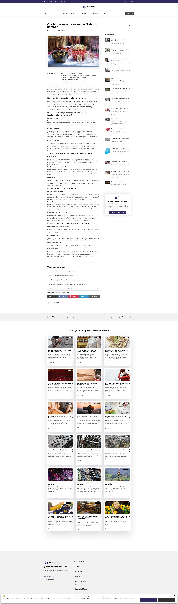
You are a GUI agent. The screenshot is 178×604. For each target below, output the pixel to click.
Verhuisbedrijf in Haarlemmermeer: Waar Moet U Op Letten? (87, 384)
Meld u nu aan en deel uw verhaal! (117, 201)
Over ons (77, 566)
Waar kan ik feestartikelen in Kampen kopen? (73, 271)
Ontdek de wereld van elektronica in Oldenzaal (87, 483)
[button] (174, 596)
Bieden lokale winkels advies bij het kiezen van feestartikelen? (73, 284)
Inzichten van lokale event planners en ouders (74, 81)
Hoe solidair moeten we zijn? (117, 68)
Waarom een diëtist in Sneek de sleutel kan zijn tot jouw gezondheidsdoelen (116, 517)
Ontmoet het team (96, 13)
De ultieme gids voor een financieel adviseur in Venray (115, 417)
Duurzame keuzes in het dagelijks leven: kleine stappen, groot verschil (117, 351)
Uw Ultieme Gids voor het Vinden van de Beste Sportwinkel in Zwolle (117, 384)
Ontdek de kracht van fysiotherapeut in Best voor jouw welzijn (59, 417)
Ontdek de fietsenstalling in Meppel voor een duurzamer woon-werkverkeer (60, 450)
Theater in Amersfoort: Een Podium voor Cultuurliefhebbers (59, 384)
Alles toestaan (148, 600)
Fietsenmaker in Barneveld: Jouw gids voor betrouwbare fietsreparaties (88, 450)
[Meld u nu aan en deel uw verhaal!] (117, 197)
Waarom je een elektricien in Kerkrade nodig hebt (116, 483)
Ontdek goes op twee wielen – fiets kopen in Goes (115, 450)
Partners (65, 13)
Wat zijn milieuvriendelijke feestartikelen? (73, 275)
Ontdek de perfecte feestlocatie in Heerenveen (58, 483)
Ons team (77, 569)
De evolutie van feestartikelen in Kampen (72, 73)
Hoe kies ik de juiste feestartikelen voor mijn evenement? (73, 280)
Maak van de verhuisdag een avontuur (120, 181)
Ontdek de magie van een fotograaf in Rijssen (88, 417)
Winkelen (51, 30)
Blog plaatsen (78, 576)
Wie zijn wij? (84, 13)
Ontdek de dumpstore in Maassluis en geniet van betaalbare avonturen (59, 517)
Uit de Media (74, 13)
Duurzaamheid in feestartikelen (70, 79)
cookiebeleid (6, 599)
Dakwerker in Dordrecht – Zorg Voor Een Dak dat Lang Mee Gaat (60, 351)
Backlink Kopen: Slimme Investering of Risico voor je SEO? (81, 583)
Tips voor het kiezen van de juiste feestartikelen (74, 77)
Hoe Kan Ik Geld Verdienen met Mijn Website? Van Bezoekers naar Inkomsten (81, 588)
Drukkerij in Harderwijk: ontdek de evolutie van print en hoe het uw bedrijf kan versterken (88, 517)
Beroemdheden (78, 571)
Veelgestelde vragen (67, 83)
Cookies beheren (166, 600)
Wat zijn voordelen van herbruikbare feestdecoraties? (73, 288)
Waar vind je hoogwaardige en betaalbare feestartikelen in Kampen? (79, 75)
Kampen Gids (58, 93)
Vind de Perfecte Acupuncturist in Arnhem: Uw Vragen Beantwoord (86, 351)
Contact (106, 13)
